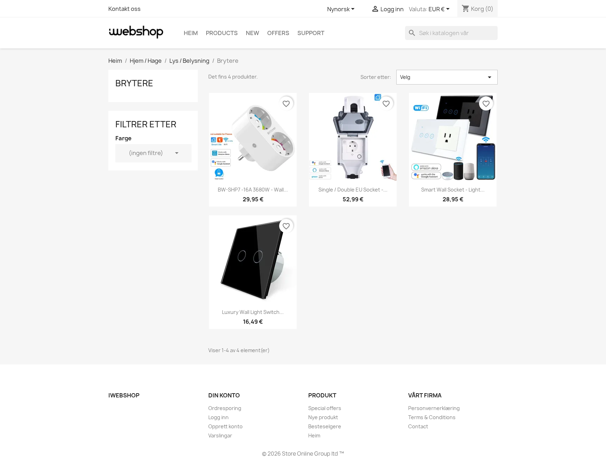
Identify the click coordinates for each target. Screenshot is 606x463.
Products (222, 33)
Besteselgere (324, 426)
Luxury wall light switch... (253, 312)
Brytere (134, 83)
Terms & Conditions (432, 417)
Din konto (224, 395)
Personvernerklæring (434, 408)
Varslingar (220, 435)
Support (310, 33)
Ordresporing (224, 408)
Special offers (324, 408)
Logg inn (218, 417)
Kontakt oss (124, 9)
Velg (447, 77)
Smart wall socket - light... (453, 189)
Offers (278, 33)
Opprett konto (225, 426)
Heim (191, 33)
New (252, 33)
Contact (418, 426)
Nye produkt (323, 417)
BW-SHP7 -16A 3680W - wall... (253, 189)
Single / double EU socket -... (353, 189)
